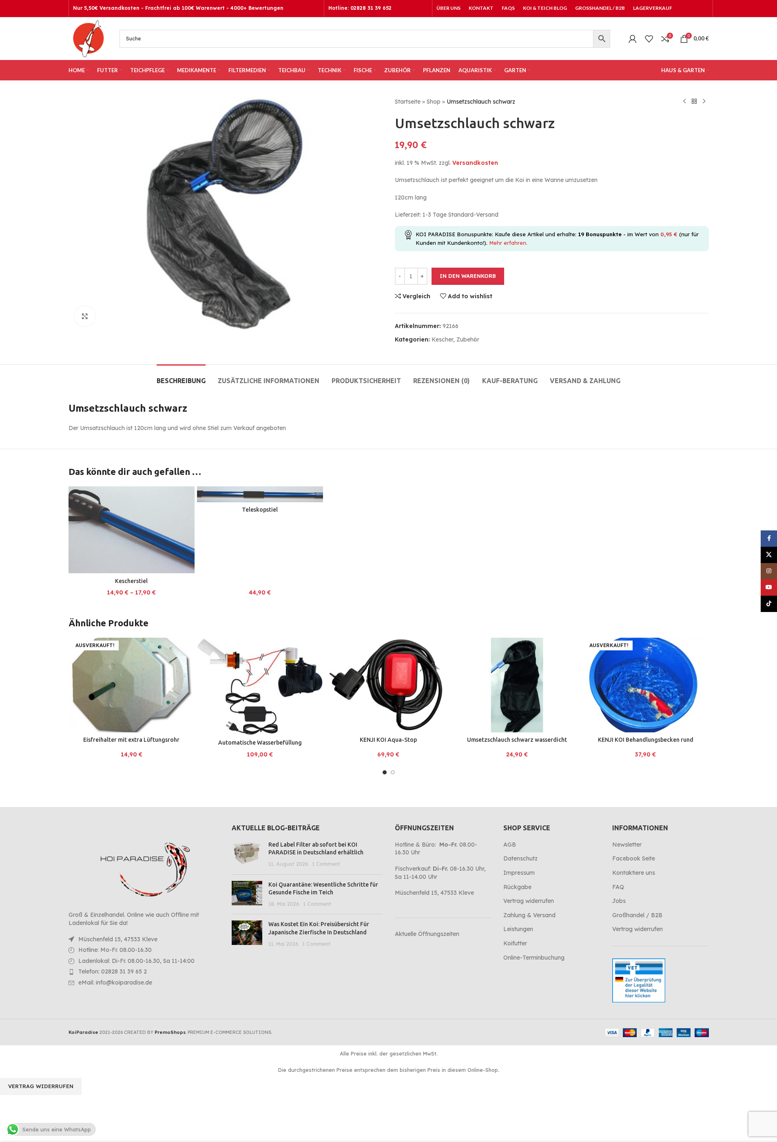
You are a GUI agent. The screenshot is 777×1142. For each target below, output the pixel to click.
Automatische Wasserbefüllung (260, 742)
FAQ (618, 887)
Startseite (408, 101)
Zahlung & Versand (529, 915)
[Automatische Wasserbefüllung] (260, 686)
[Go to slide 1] (385, 772)
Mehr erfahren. (508, 242)
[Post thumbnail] (247, 854)
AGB (509, 844)
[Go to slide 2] (393, 772)
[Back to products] (694, 101)
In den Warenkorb (468, 276)
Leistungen (518, 929)
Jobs (619, 901)
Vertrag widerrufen (528, 901)
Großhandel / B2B (637, 915)
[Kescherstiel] (132, 529)
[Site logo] (88, 38)
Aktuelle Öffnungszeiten (427, 934)
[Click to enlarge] (85, 316)
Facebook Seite (633, 858)
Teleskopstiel (260, 509)
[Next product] (704, 101)
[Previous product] (684, 101)
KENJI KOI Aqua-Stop (388, 739)
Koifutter (515, 943)
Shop (434, 101)
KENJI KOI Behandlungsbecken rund (645, 739)
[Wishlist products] (649, 39)
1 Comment (326, 863)
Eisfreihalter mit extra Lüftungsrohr (131, 739)
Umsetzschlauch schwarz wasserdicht (517, 739)
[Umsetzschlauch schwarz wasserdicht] (517, 685)
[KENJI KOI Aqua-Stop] (388, 685)
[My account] (632, 39)
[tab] (181, 376)
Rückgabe (517, 887)
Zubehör (467, 339)
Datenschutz (520, 858)
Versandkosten (475, 162)
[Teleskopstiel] (260, 494)
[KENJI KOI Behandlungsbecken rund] (645, 685)
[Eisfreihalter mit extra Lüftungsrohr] (132, 685)
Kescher (442, 339)
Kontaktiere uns (633, 872)
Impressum (519, 872)
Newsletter (627, 844)
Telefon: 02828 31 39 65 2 (112, 971)
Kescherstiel (131, 581)
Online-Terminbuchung (533, 957)
